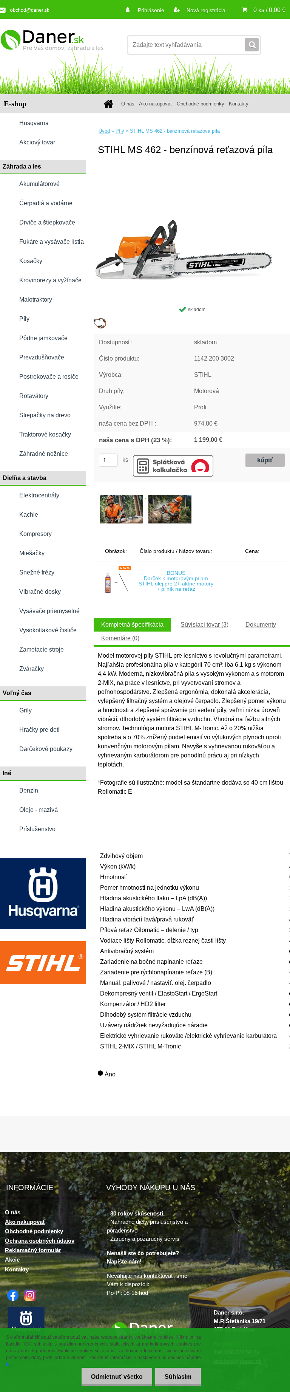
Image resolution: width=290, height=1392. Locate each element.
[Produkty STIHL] (43, 944)
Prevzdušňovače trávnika (41, 360)
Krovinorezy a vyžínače (50, 280)
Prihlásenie (151, 10)
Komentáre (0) (120, 638)
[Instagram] (31, 1292)
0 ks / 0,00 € (269, 10)
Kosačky (30, 261)
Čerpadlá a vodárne (45, 203)
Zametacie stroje (41, 649)
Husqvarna (34, 123)
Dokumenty (260, 624)
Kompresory (35, 534)
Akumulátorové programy (39, 187)
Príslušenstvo (37, 829)
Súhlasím (178, 1376)
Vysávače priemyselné (49, 611)
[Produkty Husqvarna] (43, 861)
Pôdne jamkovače (43, 338)
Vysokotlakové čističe (48, 630)
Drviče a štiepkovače (47, 222)
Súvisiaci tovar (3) (204, 624)
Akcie (12, 1259)
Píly (24, 319)
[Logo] (52, 45)
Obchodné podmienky (200, 104)
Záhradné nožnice (43, 454)
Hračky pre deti (39, 729)
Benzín (28, 790)
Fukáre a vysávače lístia (51, 241)
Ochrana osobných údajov (39, 1240)
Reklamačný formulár (33, 1250)
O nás (127, 104)
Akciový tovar (37, 142)
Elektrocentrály (39, 495)
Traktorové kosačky (45, 434)
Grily (25, 710)
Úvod (104, 131)
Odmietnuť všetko (117, 1376)
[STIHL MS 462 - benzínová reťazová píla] (192, 175)
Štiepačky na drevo (45, 415)
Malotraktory (35, 299)
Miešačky (32, 553)
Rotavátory (33, 396)
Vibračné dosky (40, 591)
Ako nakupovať (155, 104)
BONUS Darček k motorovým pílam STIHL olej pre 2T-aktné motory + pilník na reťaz (176, 581)
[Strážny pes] (100, 320)
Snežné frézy (36, 572)
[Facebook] (14, 1292)
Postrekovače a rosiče (49, 376)
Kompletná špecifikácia (132, 624)
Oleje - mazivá (38, 810)
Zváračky (31, 669)
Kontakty (238, 104)
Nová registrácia (205, 10)
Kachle (28, 514)
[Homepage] (109, 103)
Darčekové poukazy (45, 749)
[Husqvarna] (28, 1308)
